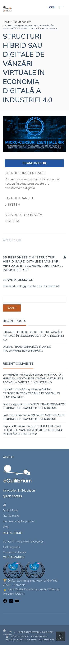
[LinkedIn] (11, 601)
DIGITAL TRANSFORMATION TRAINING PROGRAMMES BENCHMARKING (31, 393)
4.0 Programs (11, 547)
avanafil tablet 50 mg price (20, 389)
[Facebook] (5, 601)
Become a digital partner (19, 521)
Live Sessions (11, 516)
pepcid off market (14, 426)
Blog (6, 526)
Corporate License (14, 552)
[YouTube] (17, 601)
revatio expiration (14, 404)
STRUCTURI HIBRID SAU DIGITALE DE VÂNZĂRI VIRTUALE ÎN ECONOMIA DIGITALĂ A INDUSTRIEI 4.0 (33, 335)
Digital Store (11, 510)
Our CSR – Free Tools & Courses (23, 541)
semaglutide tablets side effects (23, 374)
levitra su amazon (14, 415)
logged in (26, 286)
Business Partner (49, 639)
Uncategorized (22, 22)
